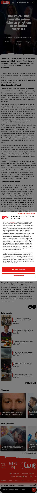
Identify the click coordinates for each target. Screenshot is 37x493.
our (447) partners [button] (11, 222)
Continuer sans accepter (26, 213)
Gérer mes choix (18, 276)
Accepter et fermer (18, 269)
